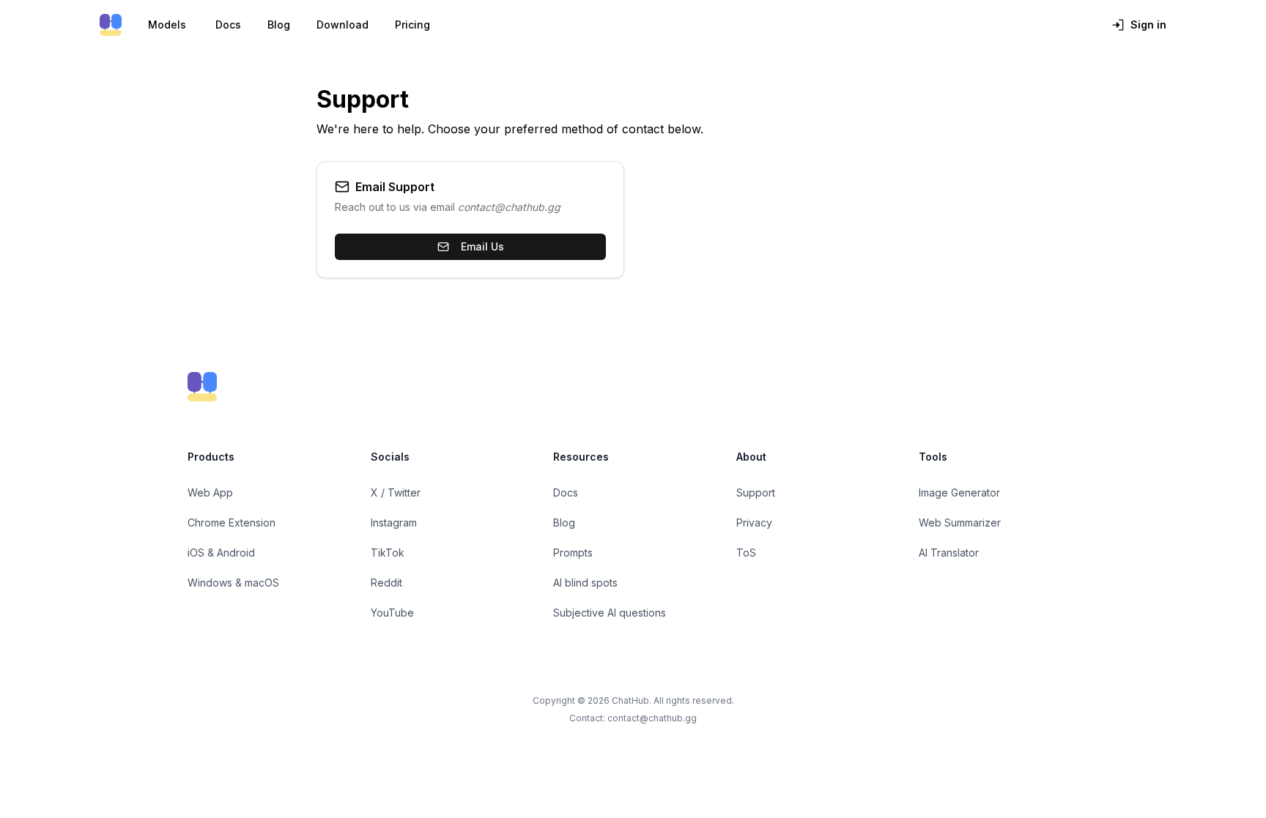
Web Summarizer (960, 522)
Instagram (394, 522)
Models (167, 24)
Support (755, 492)
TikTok (387, 552)
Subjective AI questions (609, 612)
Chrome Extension (231, 522)
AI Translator (949, 552)
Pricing (412, 24)
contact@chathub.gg (652, 718)
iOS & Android (221, 552)
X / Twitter (396, 492)
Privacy (754, 522)
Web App (210, 492)
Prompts (573, 552)
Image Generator (959, 492)
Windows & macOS (233, 582)
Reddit (386, 582)
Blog (278, 24)
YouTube (392, 612)
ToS (746, 552)
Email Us (482, 246)
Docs (228, 24)
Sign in (1148, 24)
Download (342, 24)
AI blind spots (585, 582)
